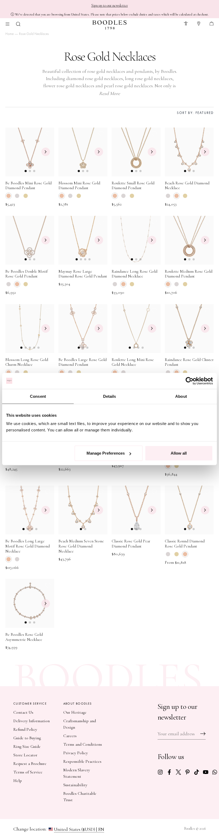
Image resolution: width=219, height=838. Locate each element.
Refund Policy (25, 729)
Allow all (179, 453)
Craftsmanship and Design (79, 724)
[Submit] (203, 734)
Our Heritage (75, 712)
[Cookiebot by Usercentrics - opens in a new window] (189, 381)
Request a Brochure (29, 763)
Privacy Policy (75, 753)
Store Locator (25, 755)
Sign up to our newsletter (109, 5)
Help (17, 780)
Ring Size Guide (27, 746)
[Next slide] (45, 152)
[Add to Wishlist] (47, 134)
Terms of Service (27, 772)
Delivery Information (31, 721)
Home (9, 34)
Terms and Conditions (82, 744)
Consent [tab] (38, 396)
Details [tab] (109, 396)
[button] (18, 23)
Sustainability (75, 785)
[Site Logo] (109, 24)
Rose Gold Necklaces (34, 34)
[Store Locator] (199, 22)
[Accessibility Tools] (186, 22)
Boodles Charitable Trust (79, 797)
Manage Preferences (106, 453)
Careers (70, 735)
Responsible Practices (82, 761)
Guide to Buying (27, 738)
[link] (160, 771)
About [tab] (181, 396)
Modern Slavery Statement (76, 773)
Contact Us (23, 712)
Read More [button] (109, 93)
